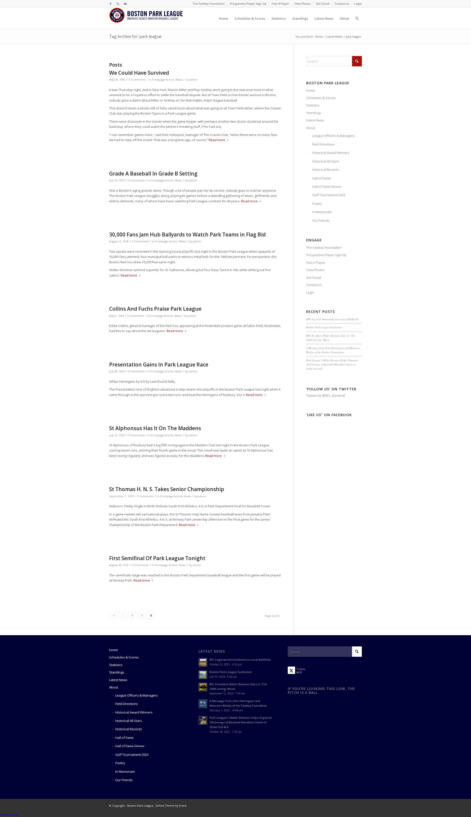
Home (310, 90)
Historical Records (325, 169)
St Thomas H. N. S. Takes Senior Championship (166, 489)
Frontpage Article (163, 79)
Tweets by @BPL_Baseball (325, 395)
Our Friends (321, 220)
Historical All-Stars (325, 161)
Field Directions (323, 144)
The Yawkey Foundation (208, 3)
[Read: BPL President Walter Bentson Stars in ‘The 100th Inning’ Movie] (202, 687)
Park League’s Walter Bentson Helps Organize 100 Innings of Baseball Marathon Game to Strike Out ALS (332, 364)
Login (358, 3)
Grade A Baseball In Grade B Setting (153, 173)
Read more (217, 140)
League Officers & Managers (333, 135)
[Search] (357, 18)
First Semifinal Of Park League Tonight (157, 558)
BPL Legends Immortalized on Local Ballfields (332, 319)
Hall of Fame (321, 178)
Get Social (322, 3)
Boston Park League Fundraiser (324, 327)
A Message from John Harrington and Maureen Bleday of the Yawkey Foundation (333, 350)
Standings (313, 113)
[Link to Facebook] (110, 3)
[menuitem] (208, 3)
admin (193, 79)
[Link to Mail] (125, 3)
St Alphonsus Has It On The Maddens (155, 428)
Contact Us (342, 3)
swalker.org (8, 814)
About (310, 128)
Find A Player (280, 3)
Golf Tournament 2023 (328, 195)
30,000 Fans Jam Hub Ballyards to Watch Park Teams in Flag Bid (187, 234)
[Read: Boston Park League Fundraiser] (202, 674)
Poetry (317, 203)
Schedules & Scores (321, 98)
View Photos (302, 3)
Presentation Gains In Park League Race (158, 364)
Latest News (315, 120)
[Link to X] (117, 3)
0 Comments (137, 79)
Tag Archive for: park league (135, 36)
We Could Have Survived (139, 72)
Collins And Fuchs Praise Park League (155, 308)
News (179, 79)
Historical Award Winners (331, 152)
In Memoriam (322, 212)
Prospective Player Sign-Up (248, 3)
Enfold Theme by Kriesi (171, 805)
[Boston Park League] (146, 18)
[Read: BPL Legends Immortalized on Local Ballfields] (202, 662)
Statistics (312, 105)
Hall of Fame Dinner (326, 186)
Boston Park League (140, 805)
